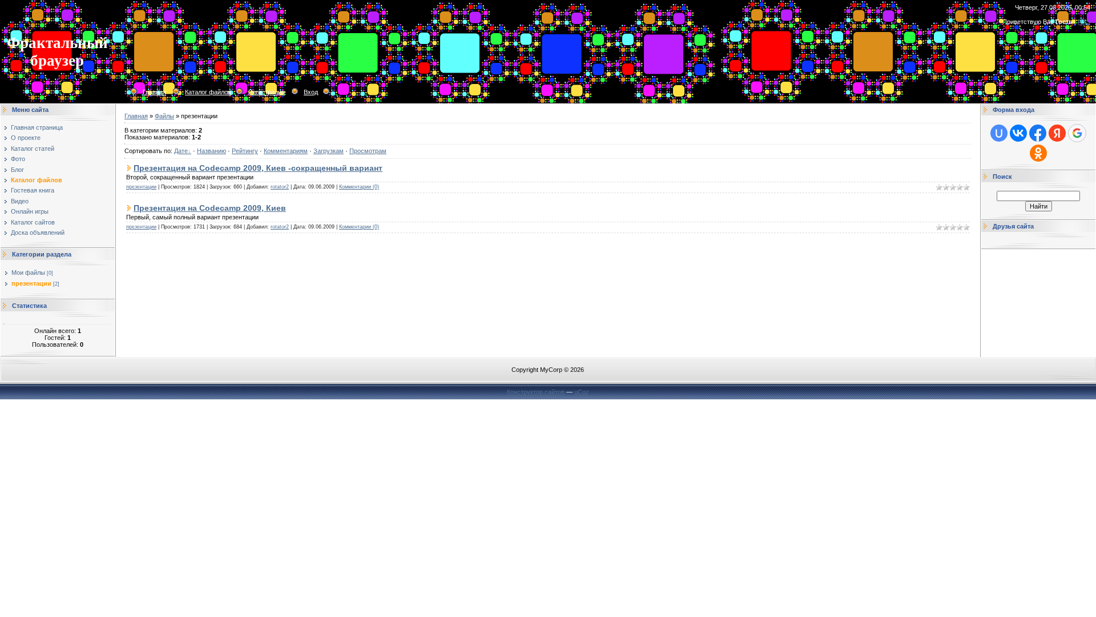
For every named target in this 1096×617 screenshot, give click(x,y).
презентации (31, 283)
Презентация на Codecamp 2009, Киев (210, 208)
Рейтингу (245, 150)
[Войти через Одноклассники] (1038, 153)
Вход (311, 92)
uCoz (581, 391)
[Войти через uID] (999, 133)
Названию (211, 150)
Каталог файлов (208, 92)
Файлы (164, 116)
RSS (1084, 21)
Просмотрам (367, 150)
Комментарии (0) (359, 187)
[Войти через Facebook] (1037, 133)
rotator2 (280, 187)
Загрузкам (328, 150)
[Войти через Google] (1077, 133)
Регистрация (266, 92)
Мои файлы (28, 272)
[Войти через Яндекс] (1057, 133)
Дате (181, 150)
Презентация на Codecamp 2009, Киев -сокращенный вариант (258, 168)
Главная (154, 92)
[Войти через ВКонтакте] (1018, 133)
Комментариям (286, 150)
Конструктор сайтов (536, 391)
